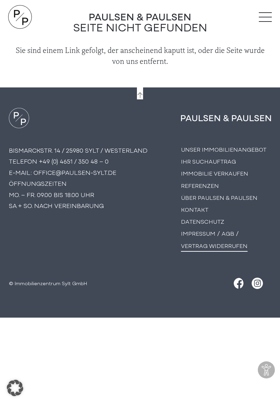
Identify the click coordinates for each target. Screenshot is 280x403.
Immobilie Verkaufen (214, 173)
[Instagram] (257, 283)
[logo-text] (140, 17)
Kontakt (194, 209)
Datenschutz (202, 221)
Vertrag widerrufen (214, 245)
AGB (228, 233)
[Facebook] (237, 283)
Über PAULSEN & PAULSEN (219, 197)
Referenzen (200, 185)
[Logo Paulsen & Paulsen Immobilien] (20, 17)
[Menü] (265, 17)
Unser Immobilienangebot (223, 149)
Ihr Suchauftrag (208, 161)
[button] (15, 388)
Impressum (198, 233)
